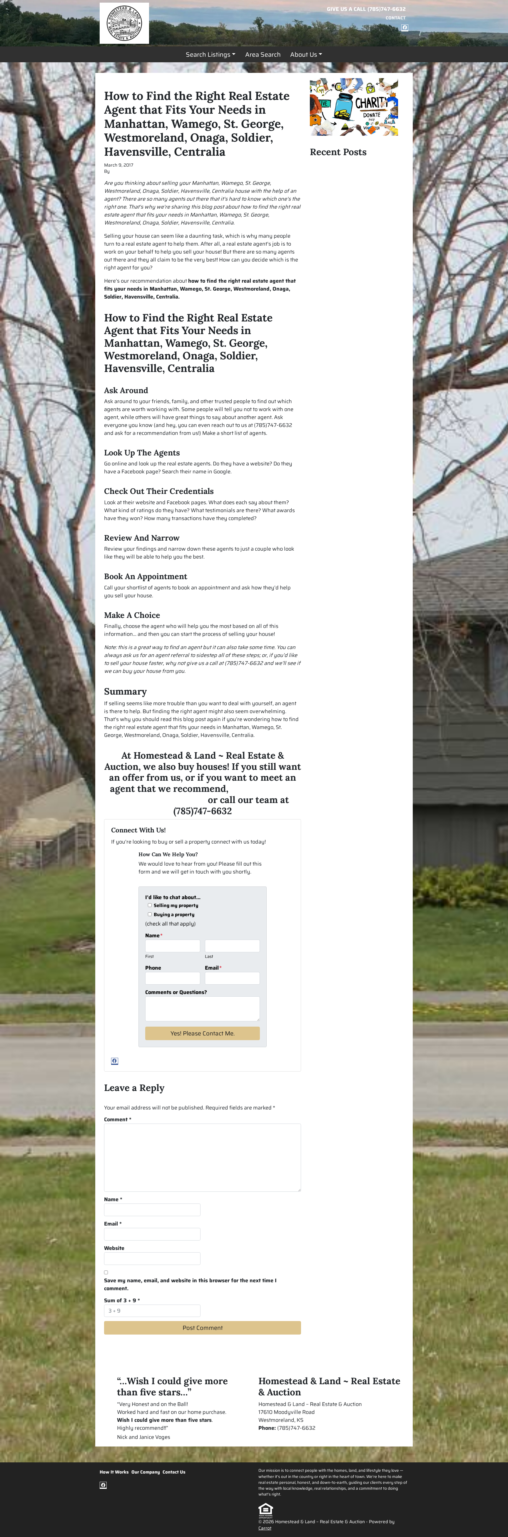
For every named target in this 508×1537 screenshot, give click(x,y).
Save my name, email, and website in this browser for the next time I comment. (190, 1285)
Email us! (269, 1436)
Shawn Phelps (126, 171)
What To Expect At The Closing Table (354, 227)
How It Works (114, 1472)
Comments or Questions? (176, 992)
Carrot (264, 1528)
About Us (303, 54)
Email (213, 968)
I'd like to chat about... (172, 897)
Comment (117, 1120)
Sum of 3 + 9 (122, 1301)
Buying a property (174, 914)
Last (209, 956)
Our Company (145, 1472)
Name (154, 936)
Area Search (263, 54)
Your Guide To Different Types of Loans (349, 168)
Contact (396, 17)
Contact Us (174, 1472)
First (149, 956)
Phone (153, 968)
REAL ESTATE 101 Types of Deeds (350, 217)
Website (114, 1248)
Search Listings (208, 54)
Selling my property (176, 905)
